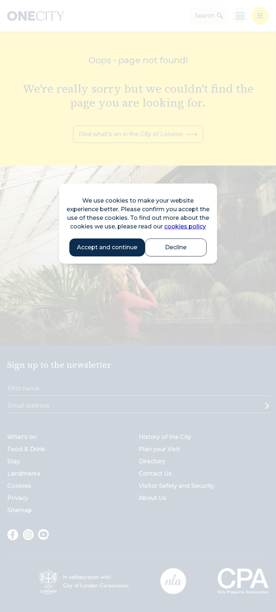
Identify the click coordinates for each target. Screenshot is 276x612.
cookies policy (185, 226)
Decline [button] (176, 247)
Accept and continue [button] (107, 247)
